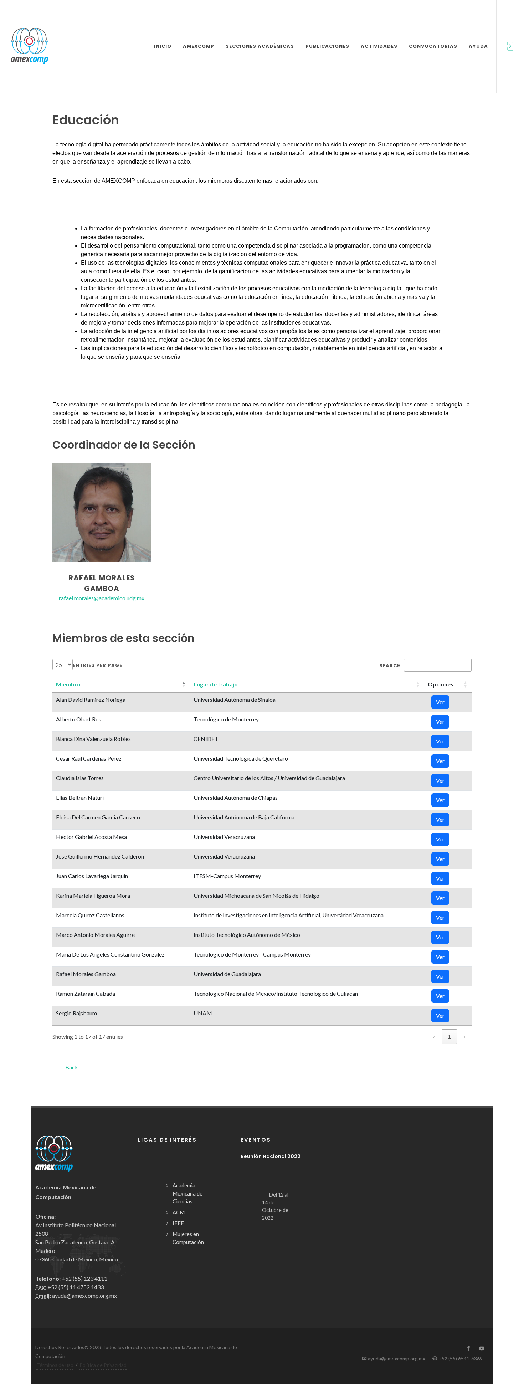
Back (71, 1067)
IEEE (178, 1223)
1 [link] (449, 1036)
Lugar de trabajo (216, 684)
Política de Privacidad (103, 1365)
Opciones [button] (440, 684)
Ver (440, 702)
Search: (391, 665)
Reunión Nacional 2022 (270, 1156)
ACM (179, 1212)
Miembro (68, 684)
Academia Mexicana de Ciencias (187, 1193)
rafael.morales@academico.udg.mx (101, 598)
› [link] (465, 1036)
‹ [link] (434, 1036)
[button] (68, 684)
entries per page (97, 665)
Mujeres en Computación (188, 1238)
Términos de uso (54, 1365)
